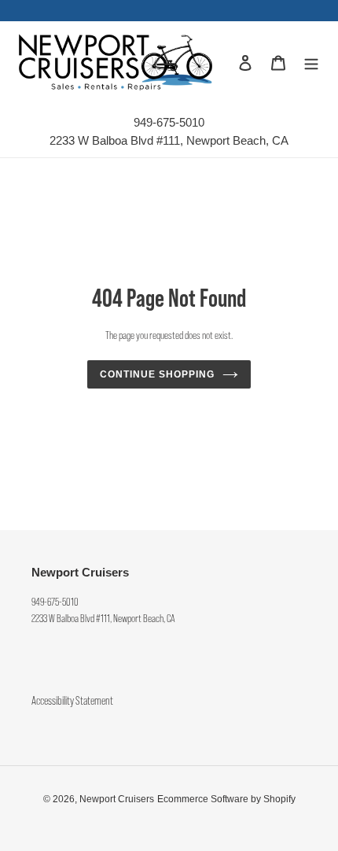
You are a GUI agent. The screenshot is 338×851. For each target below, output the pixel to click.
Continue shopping (157, 374)
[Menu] (311, 62)
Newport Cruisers (116, 799)
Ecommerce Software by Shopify (226, 799)
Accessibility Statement (72, 701)
